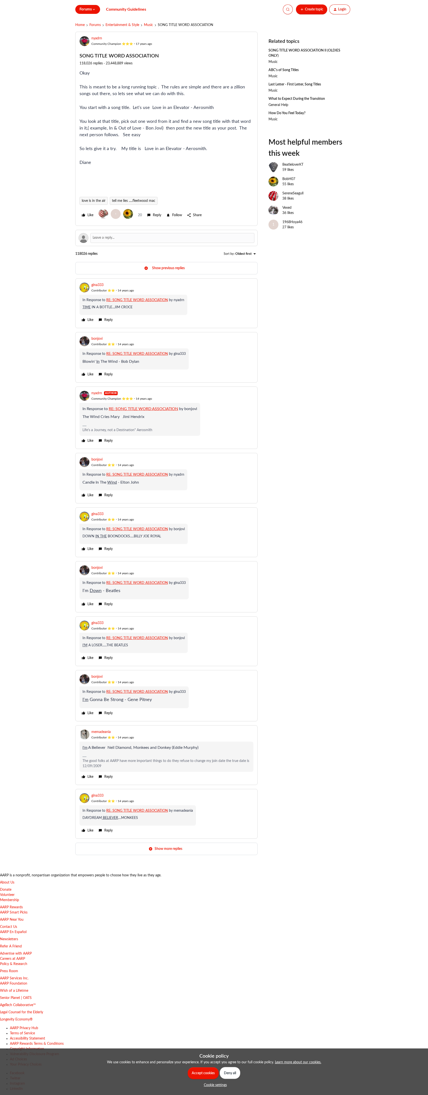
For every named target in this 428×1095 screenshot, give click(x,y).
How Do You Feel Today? (286, 113)
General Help (278, 105)
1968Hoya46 (292, 222)
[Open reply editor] (166, 238)
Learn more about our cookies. (298, 1062)
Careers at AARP (12, 959)
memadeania (101, 732)
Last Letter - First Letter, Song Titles (294, 84)
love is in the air (94, 201)
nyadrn (96, 38)
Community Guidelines (126, 9)
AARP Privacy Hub (24, 1028)
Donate (5, 889)
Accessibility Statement (27, 1038)
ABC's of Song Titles (283, 70)
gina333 (97, 285)
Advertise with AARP (16, 953)
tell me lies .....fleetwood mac (133, 201)
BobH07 (288, 179)
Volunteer (7, 895)
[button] (311, 9)
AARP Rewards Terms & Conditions (37, 1043)
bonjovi (97, 338)
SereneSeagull (292, 193)
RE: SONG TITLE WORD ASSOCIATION (137, 300)
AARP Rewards (11, 907)
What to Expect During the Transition (296, 99)
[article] (166, 303)
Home (80, 25)
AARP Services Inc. (14, 978)
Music (148, 25)
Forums (95, 25)
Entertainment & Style (122, 25)
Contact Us (8, 927)
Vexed (287, 207)
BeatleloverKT (292, 164)
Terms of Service (22, 1033)
